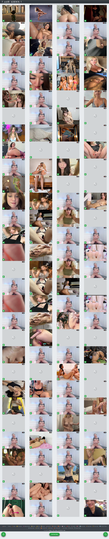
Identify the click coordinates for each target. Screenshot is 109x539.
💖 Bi (78, 526)
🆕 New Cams (82, 526)
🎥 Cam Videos (64, 528)
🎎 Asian (4, 526)
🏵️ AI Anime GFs (44, 528)
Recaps (56, 530)
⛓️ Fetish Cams (31, 528)
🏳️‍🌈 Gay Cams (88, 526)
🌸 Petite (63, 526)
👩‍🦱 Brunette (48, 526)
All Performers (60, 530)
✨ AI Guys (50, 528)
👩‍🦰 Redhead (54, 526)
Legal (64, 530)
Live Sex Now (54, 534)
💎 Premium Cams (103, 526)
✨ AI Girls (38, 528)
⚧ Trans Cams (95, 526)
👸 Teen (38, 526)
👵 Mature (33, 526)
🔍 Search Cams (77, 528)
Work (53, 530)
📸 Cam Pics (70, 528)
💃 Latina (13, 526)
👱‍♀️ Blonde (43, 526)
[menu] (3, 534)
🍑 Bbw (59, 526)
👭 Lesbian (73, 526)
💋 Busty (68, 526)
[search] (105, 534)
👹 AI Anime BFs (57, 528)
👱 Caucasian (19, 526)
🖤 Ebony (9, 526)
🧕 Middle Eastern (26, 526)
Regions (50, 530)
